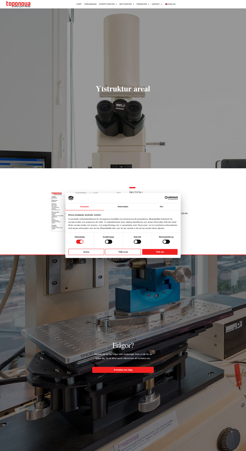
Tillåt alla (160, 252)
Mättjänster (125, 4)
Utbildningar (90, 4)
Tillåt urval (123, 252)
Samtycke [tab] (84, 206)
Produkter (142, 4)
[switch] (108, 242)
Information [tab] (123, 206)
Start (79, 4)
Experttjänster (107, 4)
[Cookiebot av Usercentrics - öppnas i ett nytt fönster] (166, 198)
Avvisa (86, 252)
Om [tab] (161, 206)
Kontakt (156, 4)
